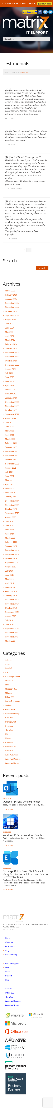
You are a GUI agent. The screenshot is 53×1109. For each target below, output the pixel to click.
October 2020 (11, 509)
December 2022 (12, 402)
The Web (9, 730)
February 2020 (11, 542)
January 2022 (11, 447)
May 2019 (9, 579)
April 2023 (9, 385)
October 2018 (11, 608)
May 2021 (9, 480)
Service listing (11, 954)
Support (8, 976)
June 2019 (9, 575)
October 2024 (11, 311)
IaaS (7, 967)
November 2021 (12, 455)
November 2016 (12, 637)
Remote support (12, 963)
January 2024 (11, 348)
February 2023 (11, 394)
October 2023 (11, 361)
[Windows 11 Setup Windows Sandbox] (10, 821)
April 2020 (9, 534)
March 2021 (10, 488)
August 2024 (10, 320)
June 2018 (9, 624)
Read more (8, 809)
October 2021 (11, 460)
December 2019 (12, 550)
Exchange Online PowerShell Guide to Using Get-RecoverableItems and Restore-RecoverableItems (26, 874)
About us (9, 942)
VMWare (9, 742)
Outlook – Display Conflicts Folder (21, 801)
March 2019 (10, 587)
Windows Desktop (12, 759)
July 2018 (9, 620)
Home (7, 72)
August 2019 (10, 567)
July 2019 (9, 571)
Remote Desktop (12, 714)
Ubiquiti (8, 734)
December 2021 (12, 451)
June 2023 (9, 377)
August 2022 (10, 418)
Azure (7, 664)
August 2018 (10, 616)
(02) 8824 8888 (44, 4)
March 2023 (10, 390)
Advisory (9, 660)
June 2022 (9, 427)
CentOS (8, 668)
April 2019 (9, 583)
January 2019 (11, 596)
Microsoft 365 (11, 689)
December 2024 (12, 303)
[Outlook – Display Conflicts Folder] (10, 788)
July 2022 (9, 423)
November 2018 (12, 604)
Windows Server (12, 763)
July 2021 (9, 472)
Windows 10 (10, 746)
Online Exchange (12, 701)
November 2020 (12, 505)
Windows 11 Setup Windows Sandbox (23, 835)
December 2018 (12, 600)
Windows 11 (10, 751)
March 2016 (10, 641)
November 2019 (12, 554)
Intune (7, 685)
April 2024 (9, 336)
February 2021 (11, 493)
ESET (7, 672)
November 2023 (12, 357)
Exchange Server (12, 676)
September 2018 (12, 612)
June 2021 (9, 476)
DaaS (7, 972)
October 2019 (11, 558)
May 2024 (9, 332)
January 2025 (11, 299)
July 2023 (9, 373)
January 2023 (11, 398)
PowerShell (10, 709)
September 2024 (12, 315)
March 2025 (10, 291)
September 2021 (12, 464)
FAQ (7, 980)
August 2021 (10, 468)
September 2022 (12, 414)
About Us (14, 72)
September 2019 (12, 563)
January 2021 (11, 497)
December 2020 (12, 501)
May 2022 (9, 431)
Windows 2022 (11, 755)
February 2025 (11, 295)
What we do (10, 946)
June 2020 (9, 525)
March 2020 (10, 538)
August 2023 (10, 369)
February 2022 (11, 443)
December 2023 (12, 352)
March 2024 (10, 340)
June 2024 (9, 328)
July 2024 (9, 324)
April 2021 (9, 484)
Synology (9, 726)
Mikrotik (8, 693)
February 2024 (11, 344)
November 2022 (12, 406)
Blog (7, 950)
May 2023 (9, 381)
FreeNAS (9, 681)
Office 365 (9, 697)
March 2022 (10, 439)
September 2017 (12, 628)
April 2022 (9, 435)
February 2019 (11, 591)
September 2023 (12, 365)
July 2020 (9, 521)
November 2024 (12, 307)
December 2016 (12, 633)
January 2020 (11, 546)
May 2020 (9, 530)
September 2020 (12, 513)
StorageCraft (10, 722)
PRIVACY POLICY (9, 929)
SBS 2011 (9, 718)
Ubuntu (8, 738)
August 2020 (10, 517)
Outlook (8, 705)
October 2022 (11, 410)
